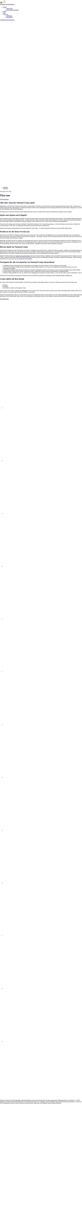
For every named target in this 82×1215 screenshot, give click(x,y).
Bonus (4, 7)
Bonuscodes (9, 8)
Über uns (5, 14)
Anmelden (2, 4)
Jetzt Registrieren (10, 4)
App (4, 13)
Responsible (9, 17)
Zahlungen (9, 15)
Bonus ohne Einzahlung (12, 10)
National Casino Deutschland (22, 256)
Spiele (4, 11)
